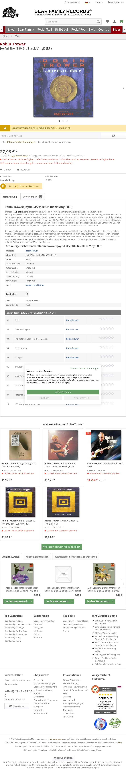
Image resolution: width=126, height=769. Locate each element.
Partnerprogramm (71, 706)
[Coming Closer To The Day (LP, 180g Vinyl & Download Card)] (20, 502)
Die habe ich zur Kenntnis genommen (36, 141)
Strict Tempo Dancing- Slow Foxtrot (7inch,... (63, 589)
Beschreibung (9, 196)
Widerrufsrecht (40, 713)
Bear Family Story (13, 637)
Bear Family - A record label (75, 620)
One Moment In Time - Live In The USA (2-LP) (60, 465)
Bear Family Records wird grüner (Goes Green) (45, 688)
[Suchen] (98, 21)
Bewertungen (32, 196)
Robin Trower (13, 44)
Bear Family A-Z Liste (14, 620)
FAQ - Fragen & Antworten (75, 686)
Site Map (67, 696)
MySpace (38, 631)
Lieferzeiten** (40, 696)
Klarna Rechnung (71, 683)
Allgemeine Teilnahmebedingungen (44, 682)
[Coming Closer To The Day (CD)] (63, 502)
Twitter (37, 634)
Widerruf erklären (63, 757)
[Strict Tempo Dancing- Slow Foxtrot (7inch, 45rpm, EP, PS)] (63, 574)
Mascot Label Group (35, 285)
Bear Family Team (13, 641)
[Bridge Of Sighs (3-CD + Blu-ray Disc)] (20, 445)
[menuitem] (73, 21)
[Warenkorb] (121, 21)
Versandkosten (56, 739)
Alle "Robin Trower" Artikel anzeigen (61, 546)
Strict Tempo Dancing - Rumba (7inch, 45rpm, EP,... (104, 589)
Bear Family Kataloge (14, 627)
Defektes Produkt (42, 703)
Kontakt (37, 693)
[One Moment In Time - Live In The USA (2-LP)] (63, 445)
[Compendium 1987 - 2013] (105, 445)
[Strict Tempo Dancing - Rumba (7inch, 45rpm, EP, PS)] (104, 574)
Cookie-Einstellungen (72, 680)
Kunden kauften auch (37, 556)
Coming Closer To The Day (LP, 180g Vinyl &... (18, 522)
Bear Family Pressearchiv (16, 634)
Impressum (68, 716)
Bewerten (25, 169)
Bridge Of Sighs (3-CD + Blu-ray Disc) (19, 465)
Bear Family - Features (73, 624)
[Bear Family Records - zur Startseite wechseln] (10, 12)
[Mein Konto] (115, 21)
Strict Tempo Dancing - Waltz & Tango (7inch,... (22, 589)
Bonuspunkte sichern (29, 186)
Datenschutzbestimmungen (20, 141)
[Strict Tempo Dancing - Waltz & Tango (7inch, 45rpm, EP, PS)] (22, 574)
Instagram (38, 627)
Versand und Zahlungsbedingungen (73, 702)
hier (120, 742)
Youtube (38, 637)
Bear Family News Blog (44, 620)
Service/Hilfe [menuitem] (116, 2)
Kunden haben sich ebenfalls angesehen (76, 556)
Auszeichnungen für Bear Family (74, 629)
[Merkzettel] (108, 21)
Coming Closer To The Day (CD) (61, 522)
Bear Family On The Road (16, 631)
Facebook (38, 624)
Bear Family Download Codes (18, 624)
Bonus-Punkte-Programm (45, 700)
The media (68, 710)
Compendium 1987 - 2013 (105, 465)
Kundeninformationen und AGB (75, 692)
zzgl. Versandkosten (19, 155)
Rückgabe (38, 706)
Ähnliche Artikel (11, 556)
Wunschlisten (73, 2)
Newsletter (39, 710)
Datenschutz (69, 713)
